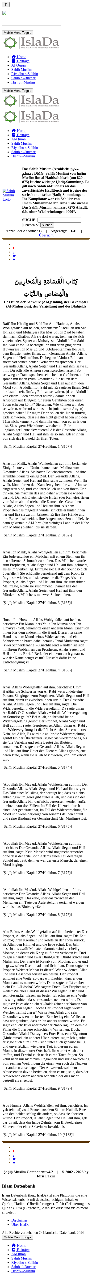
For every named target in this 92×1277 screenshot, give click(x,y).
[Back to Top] (6, 4)
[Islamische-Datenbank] (31, 49)
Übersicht (46, 235)
